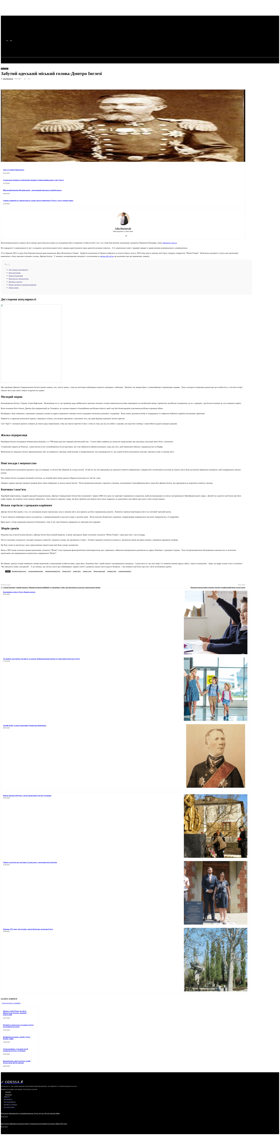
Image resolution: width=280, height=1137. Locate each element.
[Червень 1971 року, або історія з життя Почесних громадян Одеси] (215, 959)
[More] (241, 84)
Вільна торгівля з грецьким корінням (22, 285)
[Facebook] (202, 84)
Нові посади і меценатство (19, 279)
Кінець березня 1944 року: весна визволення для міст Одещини (27, 795)
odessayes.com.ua (170, 243)
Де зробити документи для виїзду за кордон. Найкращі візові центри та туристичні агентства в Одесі (41, 659)
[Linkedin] (123, 234)
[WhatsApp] (233, 84)
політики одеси (111, 571)
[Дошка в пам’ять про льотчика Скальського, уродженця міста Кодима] (215, 893)
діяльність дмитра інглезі (52, 571)
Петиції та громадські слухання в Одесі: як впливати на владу (18, 1026)
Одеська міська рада (99, 571)
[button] (47, 49)
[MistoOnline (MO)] (126, 235)
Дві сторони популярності (18, 270)
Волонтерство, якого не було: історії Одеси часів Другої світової (16, 1062)
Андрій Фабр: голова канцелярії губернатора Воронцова (24, 725)
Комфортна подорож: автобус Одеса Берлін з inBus (16, 1038)
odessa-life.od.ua (107, 256)
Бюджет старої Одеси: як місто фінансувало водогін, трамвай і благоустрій (15, 1013)
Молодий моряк (15, 273)
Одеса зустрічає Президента (13, 170)
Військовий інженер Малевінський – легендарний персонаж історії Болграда (32, 190)
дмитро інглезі (66, 571)
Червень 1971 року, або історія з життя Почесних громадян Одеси (28, 929)
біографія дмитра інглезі (19, 571)
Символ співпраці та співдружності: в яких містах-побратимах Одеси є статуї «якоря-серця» (38, 200)
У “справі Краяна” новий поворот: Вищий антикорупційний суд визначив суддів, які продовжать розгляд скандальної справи (50, 587)
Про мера (4, 68)
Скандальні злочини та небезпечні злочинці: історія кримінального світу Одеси (33, 180)
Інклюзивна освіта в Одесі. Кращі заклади (19, 592)
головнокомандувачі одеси (35, 571)
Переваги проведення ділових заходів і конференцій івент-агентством (218, 587)
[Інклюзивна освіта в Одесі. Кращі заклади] (215, 622)
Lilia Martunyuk (8, 79)
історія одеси (77, 571)
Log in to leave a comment (11, 1003)
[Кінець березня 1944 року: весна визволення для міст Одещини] (215, 826)
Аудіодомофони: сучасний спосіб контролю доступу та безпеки (15, 1050)
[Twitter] (218, 84)
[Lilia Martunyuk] (123, 218)
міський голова (87, 571)
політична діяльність (124, 571)
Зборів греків (13, 288)
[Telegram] (210, 84)
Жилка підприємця (16, 276)
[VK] (225, 84)
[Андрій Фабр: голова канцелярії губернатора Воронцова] (215, 756)
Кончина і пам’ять (15, 282)
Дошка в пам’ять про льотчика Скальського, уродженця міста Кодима (30, 862)
